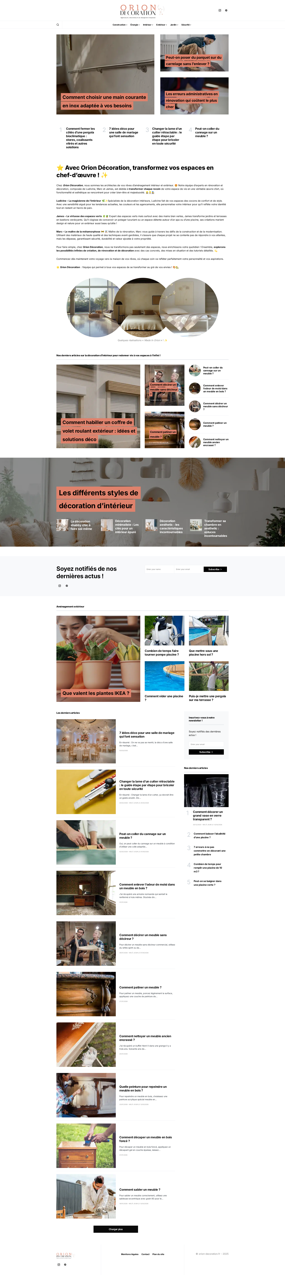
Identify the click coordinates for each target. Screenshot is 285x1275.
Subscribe (213, 569)
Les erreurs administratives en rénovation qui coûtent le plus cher (192, 100)
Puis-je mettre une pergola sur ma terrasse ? (207, 698)
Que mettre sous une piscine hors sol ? (203, 652)
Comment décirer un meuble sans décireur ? (163, 389)
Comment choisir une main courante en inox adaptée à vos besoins (104, 101)
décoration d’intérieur (99, 355)
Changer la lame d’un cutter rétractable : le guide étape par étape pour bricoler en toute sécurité (146, 785)
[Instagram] (219, 10)
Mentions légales (129, 1254)
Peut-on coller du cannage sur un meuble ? (213, 370)
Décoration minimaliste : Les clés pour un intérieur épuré (127, 526)
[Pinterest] (226, 10)
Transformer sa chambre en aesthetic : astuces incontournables (215, 528)
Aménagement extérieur (70, 606)
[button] (57, 24)
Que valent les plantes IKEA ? (95, 693)
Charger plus (116, 1229)
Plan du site (158, 1254)
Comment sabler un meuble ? (139, 1189)
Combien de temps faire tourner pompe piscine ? (162, 652)
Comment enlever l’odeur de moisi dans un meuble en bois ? (215, 388)
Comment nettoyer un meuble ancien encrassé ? (216, 442)
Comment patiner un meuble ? (140, 987)
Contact (145, 1254)
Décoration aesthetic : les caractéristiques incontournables (171, 526)
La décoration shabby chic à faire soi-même (81, 525)
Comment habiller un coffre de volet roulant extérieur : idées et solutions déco (98, 430)
